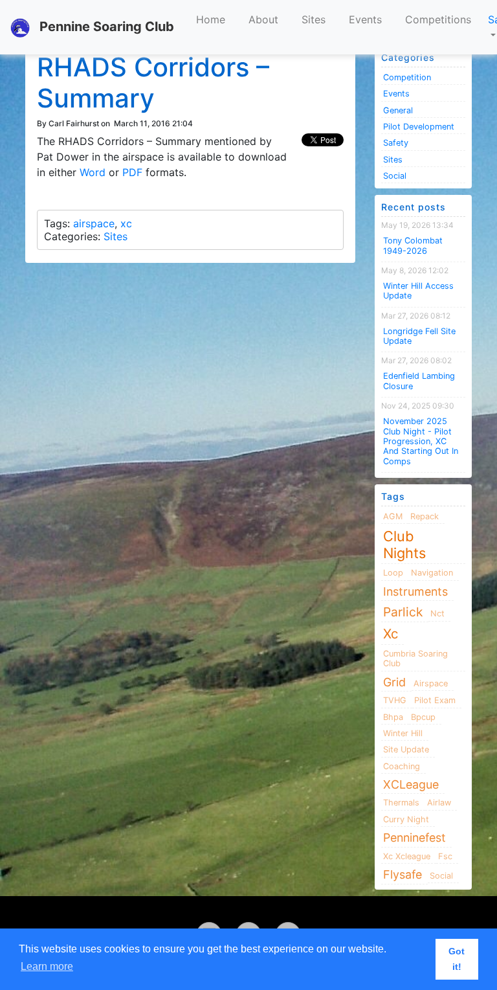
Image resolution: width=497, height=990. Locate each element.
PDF (132, 172)
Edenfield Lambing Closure (419, 380)
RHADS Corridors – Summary (153, 82)
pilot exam (435, 700)
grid (394, 682)
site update (406, 749)
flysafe (402, 874)
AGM (393, 516)
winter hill (403, 733)
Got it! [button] (456, 959)
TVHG (394, 700)
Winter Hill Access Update (418, 290)
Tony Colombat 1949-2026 (413, 245)
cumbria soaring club (415, 658)
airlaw (439, 802)
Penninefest (414, 837)
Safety (395, 143)
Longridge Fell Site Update (419, 336)
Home (210, 19)
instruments (415, 591)
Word (92, 172)
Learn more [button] (47, 966)
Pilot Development (418, 126)
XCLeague (411, 784)
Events (365, 19)
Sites (314, 19)
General (398, 110)
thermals (401, 802)
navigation (432, 573)
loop (393, 573)
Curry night (406, 819)
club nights (404, 544)
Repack (424, 516)
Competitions (438, 19)
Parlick (403, 612)
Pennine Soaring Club (105, 26)
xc (126, 223)
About (263, 19)
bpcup (423, 717)
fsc (445, 856)
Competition (407, 77)
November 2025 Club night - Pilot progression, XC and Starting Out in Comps (420, 441)
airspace (94, 223)
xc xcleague (406, 856)
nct (437, 613)
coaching (401, 766)
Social (394, 176)
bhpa (393, 717)
